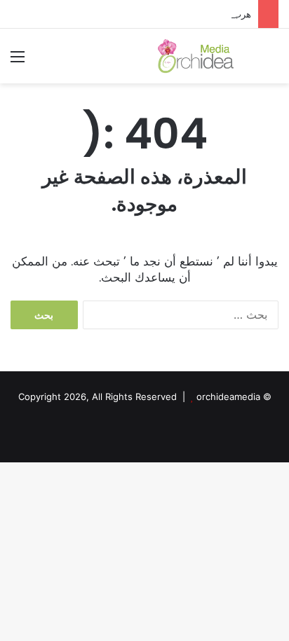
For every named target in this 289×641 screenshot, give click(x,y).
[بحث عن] (271, 61)
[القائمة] (18, 61)
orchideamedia (228, 396)
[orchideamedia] (198, 56)
